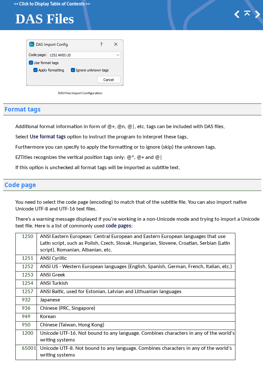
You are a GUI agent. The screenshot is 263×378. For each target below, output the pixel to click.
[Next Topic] (256, 16)
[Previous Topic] (236, 16)
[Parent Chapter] (246, 16)
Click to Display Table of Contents (52, 4)
